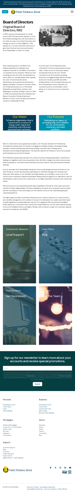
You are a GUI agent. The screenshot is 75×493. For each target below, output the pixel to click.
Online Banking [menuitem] (7, 411)
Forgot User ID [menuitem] (7, 456)
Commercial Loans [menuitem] (45, 409)
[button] (72, 11)
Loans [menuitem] (5, 409)
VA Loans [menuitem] (6, 431)
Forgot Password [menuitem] (8, 454)
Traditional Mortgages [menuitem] (10, 425)
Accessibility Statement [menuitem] (47, 487)
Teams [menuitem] (41, 429)
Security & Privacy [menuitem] (33, 487)
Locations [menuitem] (6, 452)
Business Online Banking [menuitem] (46, 413)
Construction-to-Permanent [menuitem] (12, 427)
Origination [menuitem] (6, 433)
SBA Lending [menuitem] (43, 411)
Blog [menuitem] (40, 435)
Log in (5, 12)
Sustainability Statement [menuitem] (35, 489)
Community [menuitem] (43, 433)
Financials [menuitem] (42, 425)
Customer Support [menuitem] (9, 447)
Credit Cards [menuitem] (7, 407)
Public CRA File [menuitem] (62, 489)
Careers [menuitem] (41, 431)
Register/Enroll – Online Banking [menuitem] (13, 458)
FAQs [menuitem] (4, 449)
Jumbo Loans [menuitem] (7, 429)
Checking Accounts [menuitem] (9, 405)
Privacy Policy (31, 376)
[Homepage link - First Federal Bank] (17, 471)
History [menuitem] (41, 427)
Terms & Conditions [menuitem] (50, 489)
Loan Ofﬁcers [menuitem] (7, 435)
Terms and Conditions (65, 376)
